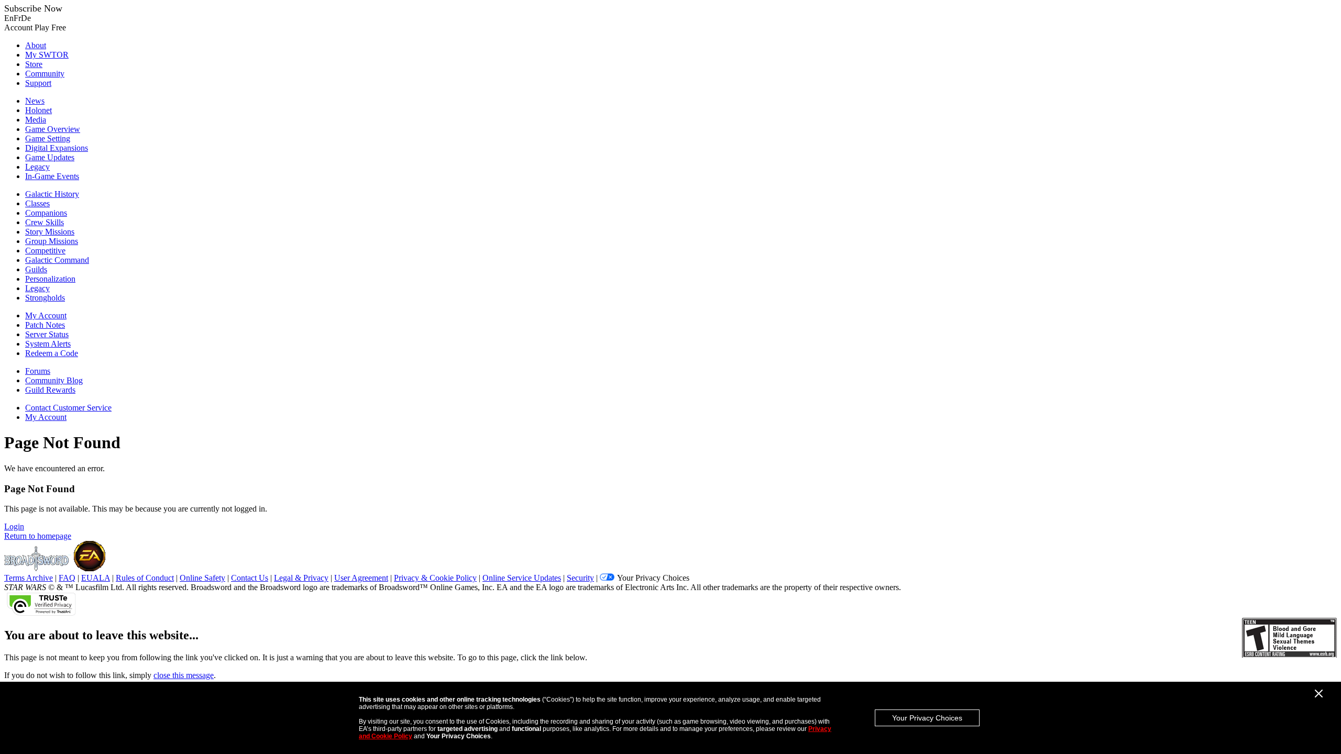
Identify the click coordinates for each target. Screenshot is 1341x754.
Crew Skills (44, 222)
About (35, 45)
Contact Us (249, 577)
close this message (183, 675)
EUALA (95, 577)
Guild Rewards (50, 389)
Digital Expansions (56, 147)
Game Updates (49, 157)
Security (580, 577)
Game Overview (52, 129)
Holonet (38, 110)
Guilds (36, 269)
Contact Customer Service (68, 407)
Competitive (45, 250)
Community (44, 73)
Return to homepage (37, 535)
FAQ (67, 577)
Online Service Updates (521, 577)
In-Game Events (52, 176)
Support (38, 83)
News (35, 100)
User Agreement (361, 577)
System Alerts (48, 343)
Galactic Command (57, 260)
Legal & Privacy (301, 577)
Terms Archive (28, 577)
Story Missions (49, 231)
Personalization (50, 278)
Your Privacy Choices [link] (653, 577)
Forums (37, 371)
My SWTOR (47, 54)
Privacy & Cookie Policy (435, 577)
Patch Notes (45, 324)
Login (14, 526)
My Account (46, 315)
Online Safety (202, 577)
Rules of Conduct (145, 577)
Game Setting (47, 138)
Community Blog (54, 380)
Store (33, 64)
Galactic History (52, 194)
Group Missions (51, 241)
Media (35, 119)
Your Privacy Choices (927, 718)
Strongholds (45, 297)
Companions (46, 212)
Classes (37, 203)
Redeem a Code (51, 353)
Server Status (47, 334)
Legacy (37, 166)
